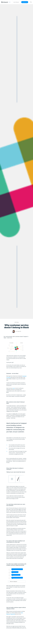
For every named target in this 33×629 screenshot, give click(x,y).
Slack (22, 612)
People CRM (12, 614)
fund (13, 388)
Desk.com (8, 614)
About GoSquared (16, 2)
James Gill (19, 331)
